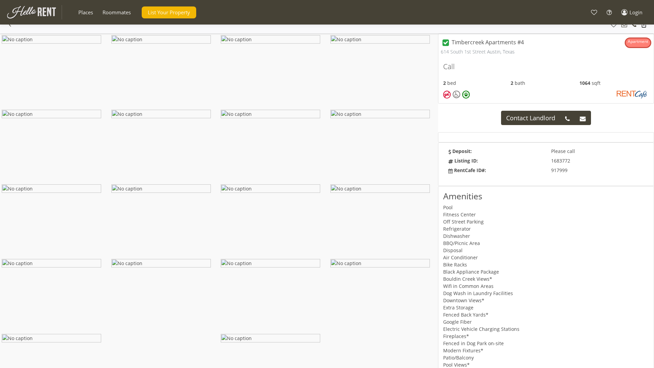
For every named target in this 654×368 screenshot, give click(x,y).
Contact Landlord (530, 118)
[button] (86, 12)
